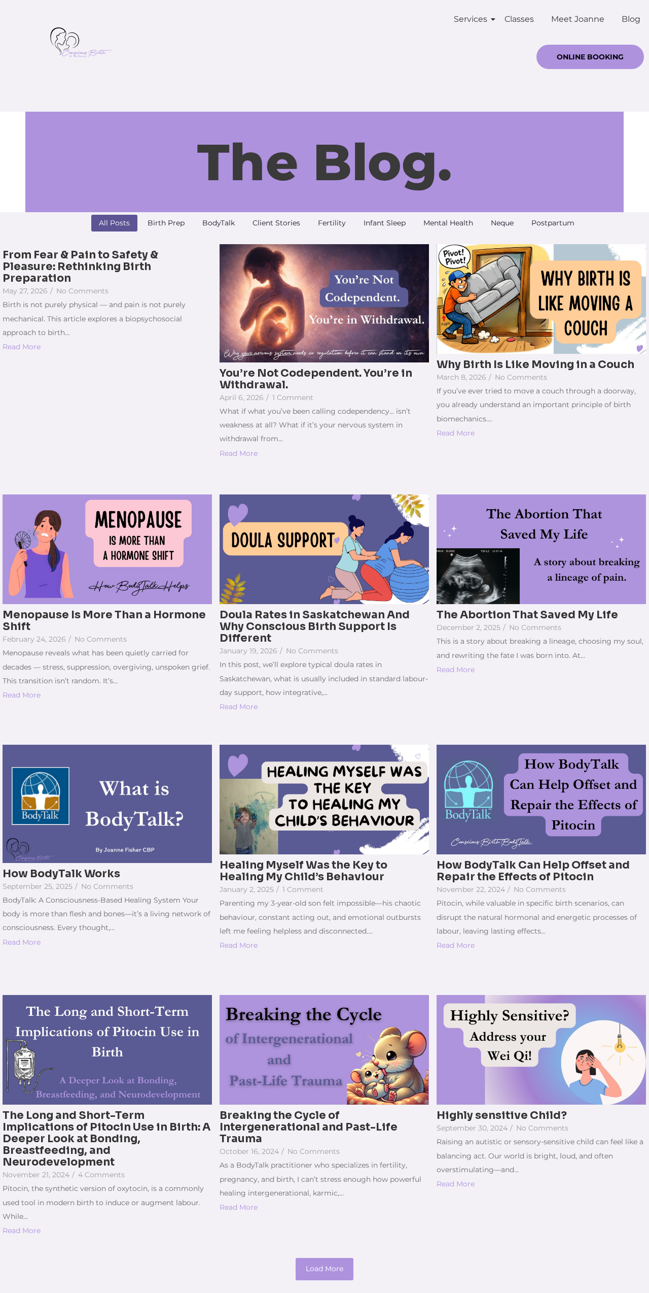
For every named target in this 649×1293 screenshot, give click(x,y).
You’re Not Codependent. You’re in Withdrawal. (316, 379)
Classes (519, 19)
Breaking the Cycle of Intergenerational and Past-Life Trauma (309, 1127)
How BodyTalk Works (61, 874)
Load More (324, 1268)
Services (470, 19)
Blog (631, 19)
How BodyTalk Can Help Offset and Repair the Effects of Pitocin (533, 871)
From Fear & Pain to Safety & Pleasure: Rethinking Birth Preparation (80, 266)
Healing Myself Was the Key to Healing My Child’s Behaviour (303, 871)
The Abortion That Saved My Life (527, 615)
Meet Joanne (577, 19)
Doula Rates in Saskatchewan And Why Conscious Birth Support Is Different (315, 626)
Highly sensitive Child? (502, 1115)
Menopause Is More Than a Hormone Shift (104, 621)
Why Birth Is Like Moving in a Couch (535, 365)
